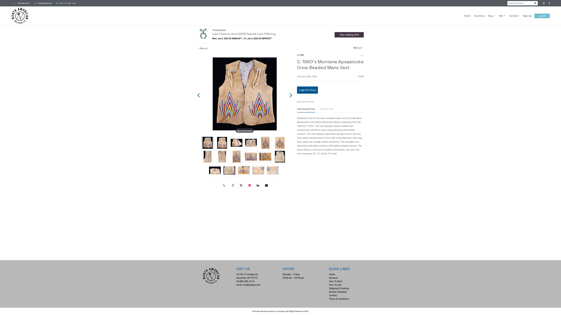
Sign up (527, 15)
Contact (514, 15)
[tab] (306, 110)
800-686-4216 (247, 281)
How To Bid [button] (335, 281)
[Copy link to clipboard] (224, 185)
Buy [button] (490, 15)
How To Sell (335, 285)
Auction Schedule (338, 291)
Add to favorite (362, 55)
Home (467, 15)
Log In (542, 15)
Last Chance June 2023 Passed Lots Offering (244, 34)
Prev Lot (203, 48)
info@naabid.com (45, 3)
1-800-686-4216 (23, 3)
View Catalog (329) (349, 34)
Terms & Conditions (339, 299)
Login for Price (307, 90)
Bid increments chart (305, 102)
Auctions (479, 15)
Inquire (361, 76)
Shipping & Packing (339, 288)
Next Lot (358, 48)
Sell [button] (501, 15)
